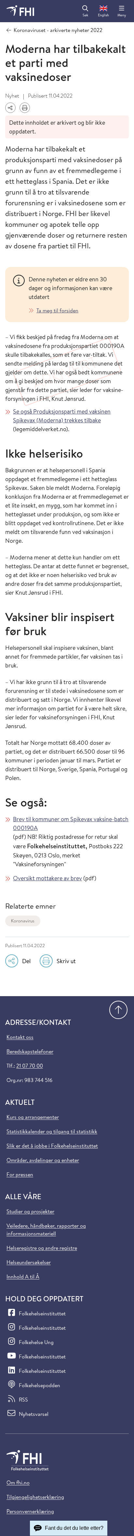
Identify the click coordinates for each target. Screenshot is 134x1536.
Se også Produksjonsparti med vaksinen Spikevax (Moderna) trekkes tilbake (62, 415)
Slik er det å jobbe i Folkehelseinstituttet (52, 1145)
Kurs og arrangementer (33, 1117)
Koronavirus (22, 920)
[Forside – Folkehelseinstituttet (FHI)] (20, 11)
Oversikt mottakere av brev (47, 878)
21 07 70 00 (29, 1065)
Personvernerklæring (30, 1511)
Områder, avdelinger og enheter (43, 1160)
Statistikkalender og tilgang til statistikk (52, 1131)
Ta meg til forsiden (57, 310)
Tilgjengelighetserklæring (35, 1496)
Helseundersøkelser (29, 1262)
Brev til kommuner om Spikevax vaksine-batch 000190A (70, 823)
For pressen (20, 1174)
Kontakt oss (20, 1037)
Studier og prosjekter (30, 1211)
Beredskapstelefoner (30, 1051)
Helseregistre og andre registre (42, 1247)
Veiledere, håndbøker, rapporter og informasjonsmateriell (46, 1229)
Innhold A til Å (23, 1276)
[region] (75, 294)
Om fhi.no (18, 1482)
